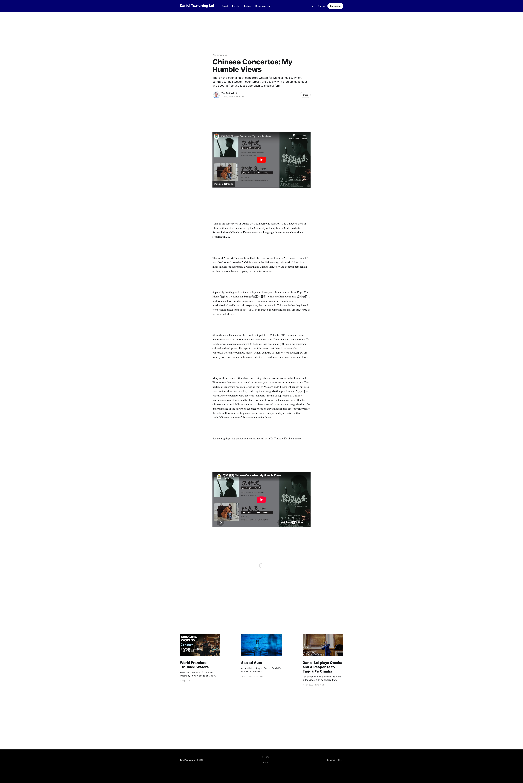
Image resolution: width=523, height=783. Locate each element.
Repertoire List (263, 6)
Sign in (321, 6)
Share (305, 95)
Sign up (266, 762)
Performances (219, 55)
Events (235, 6)
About (224, 6)
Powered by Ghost (335, 760)
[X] (263, 757)
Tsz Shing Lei (229, 93)
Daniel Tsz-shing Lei (197, 5)
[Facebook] (267, 757)
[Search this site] (313, 6)
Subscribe (335, 6)
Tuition (247, 6)
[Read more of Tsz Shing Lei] (216, 95)
